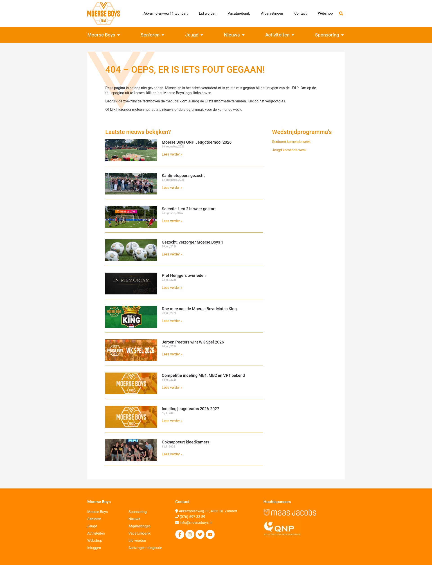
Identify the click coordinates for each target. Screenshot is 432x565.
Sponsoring (137, 512)
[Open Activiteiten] (293, 35)
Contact (300, 13)
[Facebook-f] (179, 534)
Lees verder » (172, 154)
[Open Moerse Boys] (118, 35)
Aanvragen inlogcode (145, 548)
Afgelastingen (272, 13)
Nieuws (134, 519)
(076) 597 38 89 (192, 517)
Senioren (94, 519)
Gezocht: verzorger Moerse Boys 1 (192, 242)
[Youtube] (210, 534)
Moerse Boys (97, 512)
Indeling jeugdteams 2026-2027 (190, 408)
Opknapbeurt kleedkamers (185, 442)
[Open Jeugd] (202, 35)
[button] (341, 13)
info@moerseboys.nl (196, 522)
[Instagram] (189, 534)
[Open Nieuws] (243, 35)
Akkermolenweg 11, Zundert (166, 13)
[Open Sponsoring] (342, 35)
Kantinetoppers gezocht (183, 175)
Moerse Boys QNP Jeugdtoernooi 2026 (197, 142)
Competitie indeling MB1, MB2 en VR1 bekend (203, 375)
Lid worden (207, 13)
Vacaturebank (239, 13)
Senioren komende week (291, 142)
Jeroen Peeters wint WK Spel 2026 (193, 342)
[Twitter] (200, 534)
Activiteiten (96, 533)
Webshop (325, 13)
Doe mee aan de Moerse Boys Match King (199, 308)
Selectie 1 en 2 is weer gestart (189, 208)
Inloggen (94, 548)
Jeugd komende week (289, 150)
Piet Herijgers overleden (184, 275)
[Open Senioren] (163, 35)
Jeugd (92, 526)
